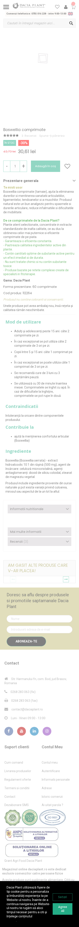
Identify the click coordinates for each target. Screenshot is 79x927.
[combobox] (39, 23)
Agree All (62, 909)
